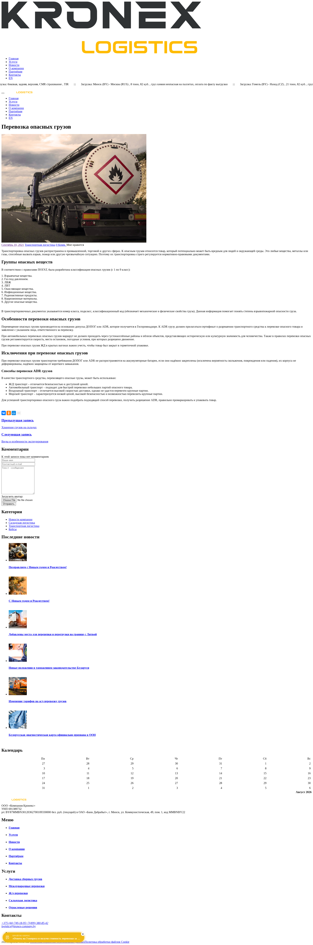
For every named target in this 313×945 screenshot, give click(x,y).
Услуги (13, 61)
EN (11, 78)
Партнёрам (15, 71)
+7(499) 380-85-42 (37, 923)
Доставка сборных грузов (25, 879)
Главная (13, 58)
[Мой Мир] (14, 413)
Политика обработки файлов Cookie (107, 941)
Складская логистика (22, 522)
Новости (14, 65)
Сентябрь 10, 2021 (12, 244)
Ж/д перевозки (18, 893)
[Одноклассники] (9, 413)
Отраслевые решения (23, 907)
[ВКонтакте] (3, 413)
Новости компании (20, 519)
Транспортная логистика (40, 244)
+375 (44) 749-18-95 (13, 923)
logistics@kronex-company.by (18, 926)
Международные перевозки (27, 886)
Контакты (15, 74)
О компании (16, 68)
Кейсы (13, 529)
